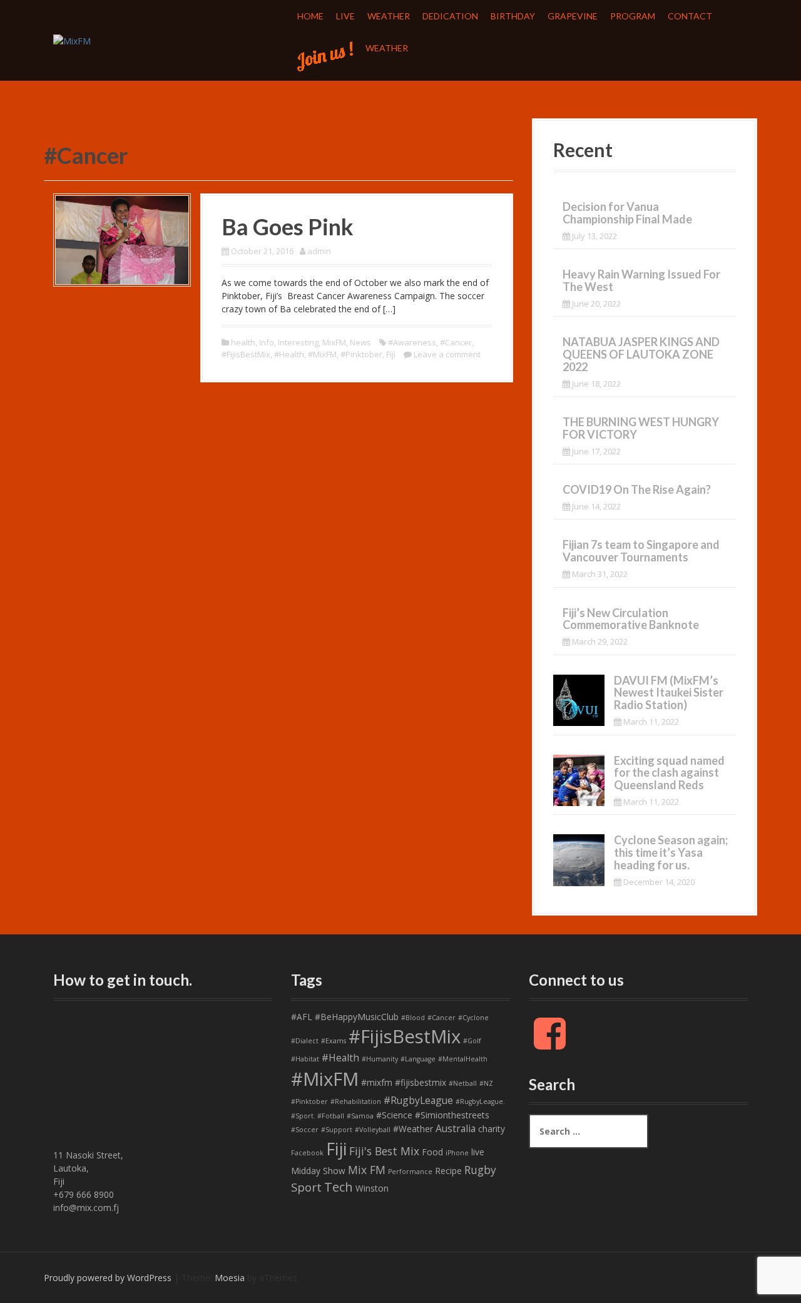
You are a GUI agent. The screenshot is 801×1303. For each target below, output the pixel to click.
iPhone (457, 1152)
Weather (388, 16)
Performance (410, 1171)
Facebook (307, 1152)
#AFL (301, 1017)
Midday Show (318, 1171)
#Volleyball (372, 1129)
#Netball (463, 1083)
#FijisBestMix (246, 354)
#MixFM (322, 354)
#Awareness (412, 342)
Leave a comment (447, 354)
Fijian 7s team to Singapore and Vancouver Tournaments (641, 551)
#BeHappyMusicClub (357, 1017)
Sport (306, 1187)
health (243, 342)
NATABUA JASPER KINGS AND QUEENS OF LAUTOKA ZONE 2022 (641, 354)
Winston (372, 1188)
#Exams (333, 1040)
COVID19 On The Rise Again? (637, 489)
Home (310, 16)
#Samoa (360, 1115)
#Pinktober (361, 354)
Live (345, 16)
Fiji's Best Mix (384, 1150)
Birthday (513, 16)
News (360, 342)
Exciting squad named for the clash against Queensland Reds (669, 773)
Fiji (390, 354)
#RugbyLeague (418, 1100)
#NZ (486, 1083)
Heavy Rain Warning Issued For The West (641, 280)
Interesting (298, 342)
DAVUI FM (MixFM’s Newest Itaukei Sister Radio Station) (668, 692)
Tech (338, 1186)
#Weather (413, 1129)
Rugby (480, 1169)
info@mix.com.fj (86, 1208)
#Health (289, 354)
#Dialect (305, 1040)
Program (632, 16)
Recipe (448, 1171)
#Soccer (305, 1129)
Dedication (450, 16)
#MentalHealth (462, 1059)
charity (491, 1129)
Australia (456, 1128)
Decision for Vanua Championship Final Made (627, 213)
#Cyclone (473, 1017)
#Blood (413, 1017)
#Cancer (456, 342)
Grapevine (573, 16)
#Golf (472, 1040)
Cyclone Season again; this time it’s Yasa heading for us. (671, 852)
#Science (394, 1115)
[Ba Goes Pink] (122, 239)
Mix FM (366, 1169)
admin (319, 251)
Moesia (230, 1278)
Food (432, 1152)
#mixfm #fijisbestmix (403, 1082)
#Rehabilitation (355, 1101)
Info (266, 342)
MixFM (334, 342)
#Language (418, 1059)
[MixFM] (72, 40)
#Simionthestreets (452, 1115)
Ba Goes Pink (288, 226)
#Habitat (305, 1059)
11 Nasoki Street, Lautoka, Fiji (88, 1168)
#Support (336, 1129)
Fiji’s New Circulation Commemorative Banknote (631, 619)
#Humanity (380, 1059)
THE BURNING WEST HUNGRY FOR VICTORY (641, 428)
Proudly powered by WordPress (107, 1278)
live (477, 1152)
